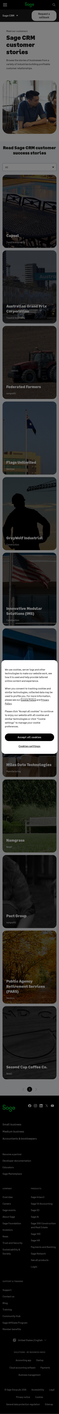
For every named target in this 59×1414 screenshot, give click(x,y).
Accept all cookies (29, 737)
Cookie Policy (28, 699)
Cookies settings (29, 746)
